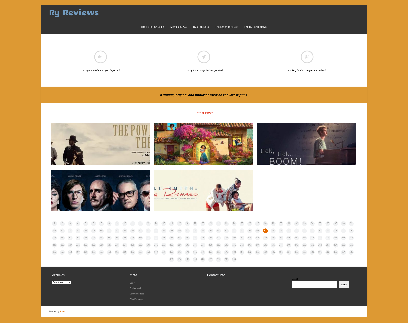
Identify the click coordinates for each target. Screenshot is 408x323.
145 (265, 245)
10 (125, 223)
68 (273, 230)
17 (179, 223)
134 (179, 245)
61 (218, 230)
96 (187, 237)
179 (226, 252)
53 (156, 230)
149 (296, 245)
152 (320, 245)
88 (125, 237)
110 (296, 237)
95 (179, 237)
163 (101, 252)
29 (273, 223)
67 (265, 230)
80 (62, 237)
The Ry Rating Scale (152, 27)
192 (327, 252)
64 (242, 230)
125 (109, 245)
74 (320, 230)
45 (93, 230)
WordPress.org (136, 299)
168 (140, 252)
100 (218, 237)
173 (179, 252)
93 (164, 237)
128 (132, 245)
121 (78, 245)
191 (320, 252)
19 (195, 223)
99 (211, 237)
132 (163, 245)
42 (70, 230)
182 (249, 252)
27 (257, 223)
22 (218, 223)
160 (78, 252)
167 (132, 252)
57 (187, 230)
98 (203, 237)
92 (156, 237)
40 (54, 230)
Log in (132, 283)
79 (54, 237)
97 (195, 237)
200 (202, 259)
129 (140, 245)
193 (335, 252)
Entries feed (135, 288)
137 (202, 245)
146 (273, 245)
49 (125, 230)
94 (172, 237)
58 (195, 230)
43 (78, 230)
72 (304, 230)
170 (156, 252)
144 (257, 245)
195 (351, 252)
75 (328, 230)
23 (226, 223)
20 (203, 223)
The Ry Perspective (255, 27)
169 (148, 252)
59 (203, 230)
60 (211, 230)
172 (171, 252)
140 (226, 245)
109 (288, 237)
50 (132, 230)
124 (101, 245)
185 (273, 252)
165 (117, 252)
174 (187, 252)
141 (234, 245)
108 (281, 237)
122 (85, 245)
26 (250, 223)
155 (343, 245)
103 (242, 237)
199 (195, 259)
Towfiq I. (64, 311)
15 (164, 223)
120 (70, 245)
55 (172, 230)
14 (156, 223)
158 (62, 252)
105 (257, 237)
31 (289, 223)
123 (93, 245)
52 (148, 230)
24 (234, 223)
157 (54, 252)
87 (117, 237)
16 (172, 223)
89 (132, 237)
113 (320, 237)
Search (295, 279)
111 (304, 237)
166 (124, 252)
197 (179, 259)
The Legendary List (226, 27)
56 (179, 230)
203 (226, 259)
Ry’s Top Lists (201, 27)
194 (343, 252)
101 (226, 237)
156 (351, 245)
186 (281, 252)
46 (101, 230)
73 (312, 230)
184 (265, 252)
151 (312, 245)
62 (226, 230)
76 (336, 230)
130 (148, 245)
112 (312, 237)
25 (242, 223)
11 (132, 223)
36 (328, 223)
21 (211, 223)
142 (242, 245)
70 (289, 230)
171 (163, 252)
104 (249, 237)
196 (171, 259)
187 (288, 252)
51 (140, 230)
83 (86, 237)
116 (343, 237)
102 (234, 237)
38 (343, 223)
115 (335, 237)
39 (351, 223)
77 (343, 230)
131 (156, 245)
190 (312, 252)
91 (148, 237)
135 (187, 245)
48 (117, 230)
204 (234, 259)
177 (210, 252)
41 (62, 230)
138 (210, 245)
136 (195, 245)
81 (70, 237)
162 (93, 252)
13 (148, 223)
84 (93, 237)
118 (54, 245)
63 (234, 230)
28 (265, 223)
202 (218, 259)
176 (202, 252)
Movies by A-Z (178, 27)
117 (351, 237)
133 (171, 245)
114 (327, 237)
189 (304, 252)
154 (335, 245)
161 (85, 252)
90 (140, 237)
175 (195, 252)
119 (62, 245)
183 (257, 252)
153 (327, 245)
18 (187, 223)
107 (273, 237)
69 (281, 230)
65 (250, 230)
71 (296, 230)
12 (140, 223)
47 (109, 230)
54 (164, 230)
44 (86, 230)
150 (304, 245)
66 (257, 230)
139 (218, 245)
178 (218, 252)
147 (281, 245)
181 (242, 252)
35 (320, 223)
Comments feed (137, 294)
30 (281, 223)
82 (78, 237)
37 (336, 223)
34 (312, 223)
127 (124, 245)
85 (101, 237)
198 (187, 259)
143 (249, 245)
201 (210, 259)
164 (109, 252)
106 (265, 237)
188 (296, 252)
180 (234, 252)
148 (288, 245)
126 (117, 245)
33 (304, 223)
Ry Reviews (74, 12)
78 (351, 230)
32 (296, 223)
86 (109, 237)
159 (70, 252)
